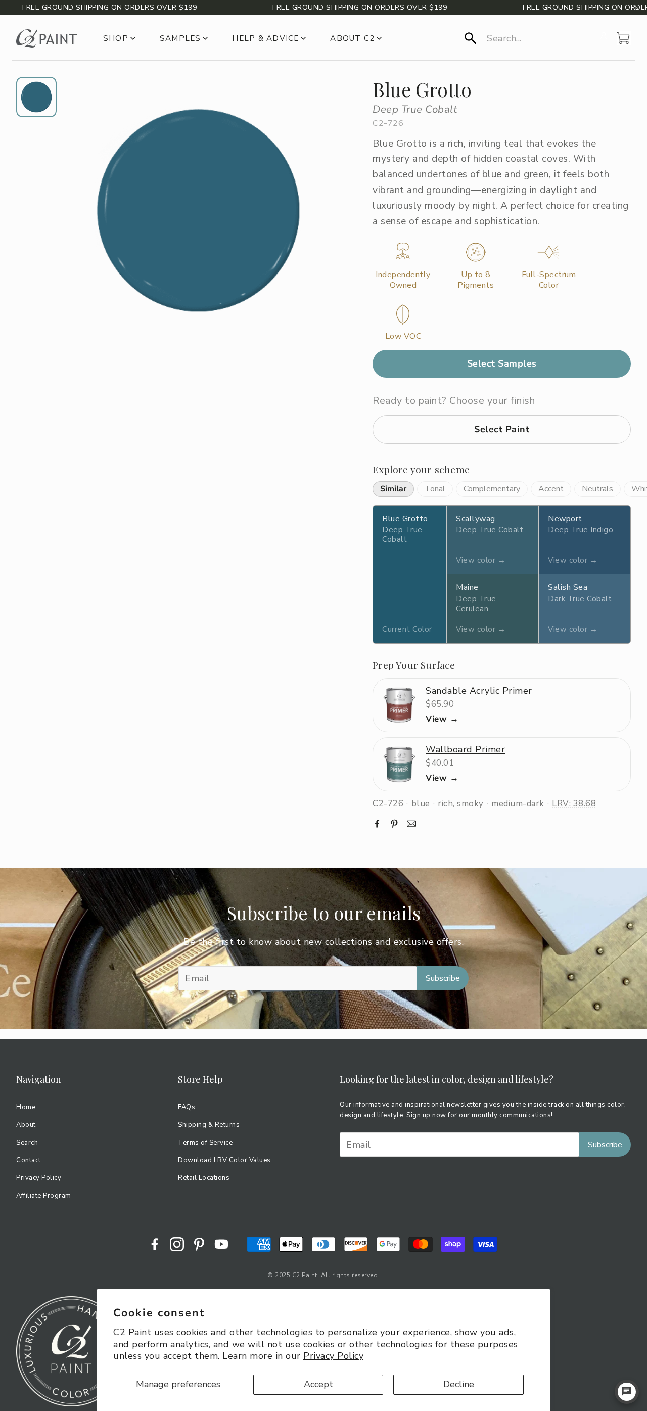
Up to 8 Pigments (475, 280)
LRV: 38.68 (574, 803)
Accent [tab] (551, 488)
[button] (528, 38)
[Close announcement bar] (636, 7)
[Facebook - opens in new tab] (155, 1244)
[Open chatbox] (627, 1392)
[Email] (411, 823)
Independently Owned (403, 280)
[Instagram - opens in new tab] (177, 1244)
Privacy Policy (333, 1356)
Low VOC (403, 336)
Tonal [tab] (435, 488)
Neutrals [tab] (597, 488)
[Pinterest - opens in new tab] (199, 1244)
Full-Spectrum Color (549, 280)
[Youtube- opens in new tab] (221, 1244)
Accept (318, 1384)
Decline (458, 1384)
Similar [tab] (393, 488)
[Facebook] (377, 823)
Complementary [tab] (492, 488)
